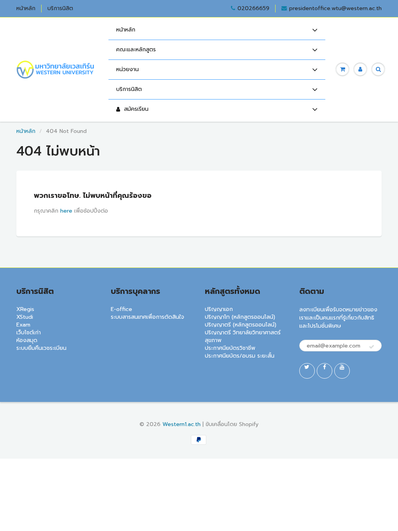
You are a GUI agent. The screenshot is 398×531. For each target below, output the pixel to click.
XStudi (24, 317)
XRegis (25, 309)
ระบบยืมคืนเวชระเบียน (41, 348)
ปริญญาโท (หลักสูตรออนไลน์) (240, 317)
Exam (23, 325)
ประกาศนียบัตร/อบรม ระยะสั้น (239, 356)
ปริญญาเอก (219, 309)
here (66, 211)
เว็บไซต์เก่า (28, 332)
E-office (121, 309)
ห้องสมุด (26, 340)
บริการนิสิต (60, 8)
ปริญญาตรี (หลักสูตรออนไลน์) (240, 325)
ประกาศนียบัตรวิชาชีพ (230, 348)
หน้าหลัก (25, 8)
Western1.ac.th (181, 424)
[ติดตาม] (371, 347)
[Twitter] (307, 371)
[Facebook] (324, 371)
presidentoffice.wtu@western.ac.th (335, 8)
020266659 (253, 8)
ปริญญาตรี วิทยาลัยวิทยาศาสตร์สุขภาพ (243, 336)
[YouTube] (342, 371)
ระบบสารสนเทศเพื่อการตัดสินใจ (147, 317)
